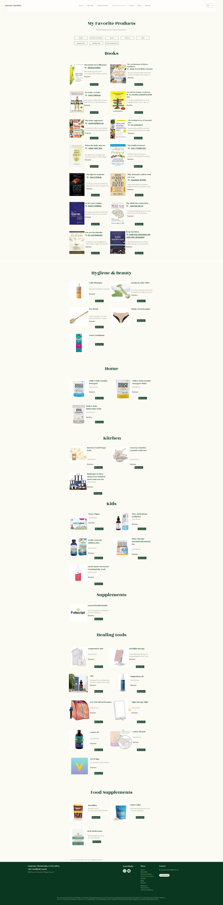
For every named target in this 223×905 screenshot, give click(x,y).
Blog (142, 880)
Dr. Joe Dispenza (95, 235)
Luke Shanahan (137, 237)
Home (143, 870)
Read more (87, 76)
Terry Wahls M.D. (138, 148)
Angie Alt (133, 69)
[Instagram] (124, 871)
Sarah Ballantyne (96, 123)
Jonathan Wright (138, 180)
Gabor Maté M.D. (95, 148)
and (138, 69)
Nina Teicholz (96, 177)
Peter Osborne (94, 95)
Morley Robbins (94, 206)
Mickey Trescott (146, 69)
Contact (143, 878)
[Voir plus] (20, 5)
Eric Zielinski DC (137, 125)
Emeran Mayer (136, 206)
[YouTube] (129, 871)
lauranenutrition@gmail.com (170, 870)
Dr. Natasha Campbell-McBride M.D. (139, 95)
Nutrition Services (146, 874)
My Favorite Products (147, 876)
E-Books (143, 883)
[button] (147, 5)
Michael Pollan (94, 67)
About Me (144, 872)
